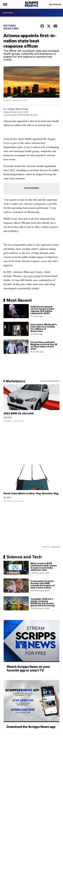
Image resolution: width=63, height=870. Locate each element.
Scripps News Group (17, 109)
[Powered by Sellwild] (55, 547)
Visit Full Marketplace (49, 381)
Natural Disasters (11, 27)
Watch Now (54, 4)
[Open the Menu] (5, 4)
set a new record (32, 276)
